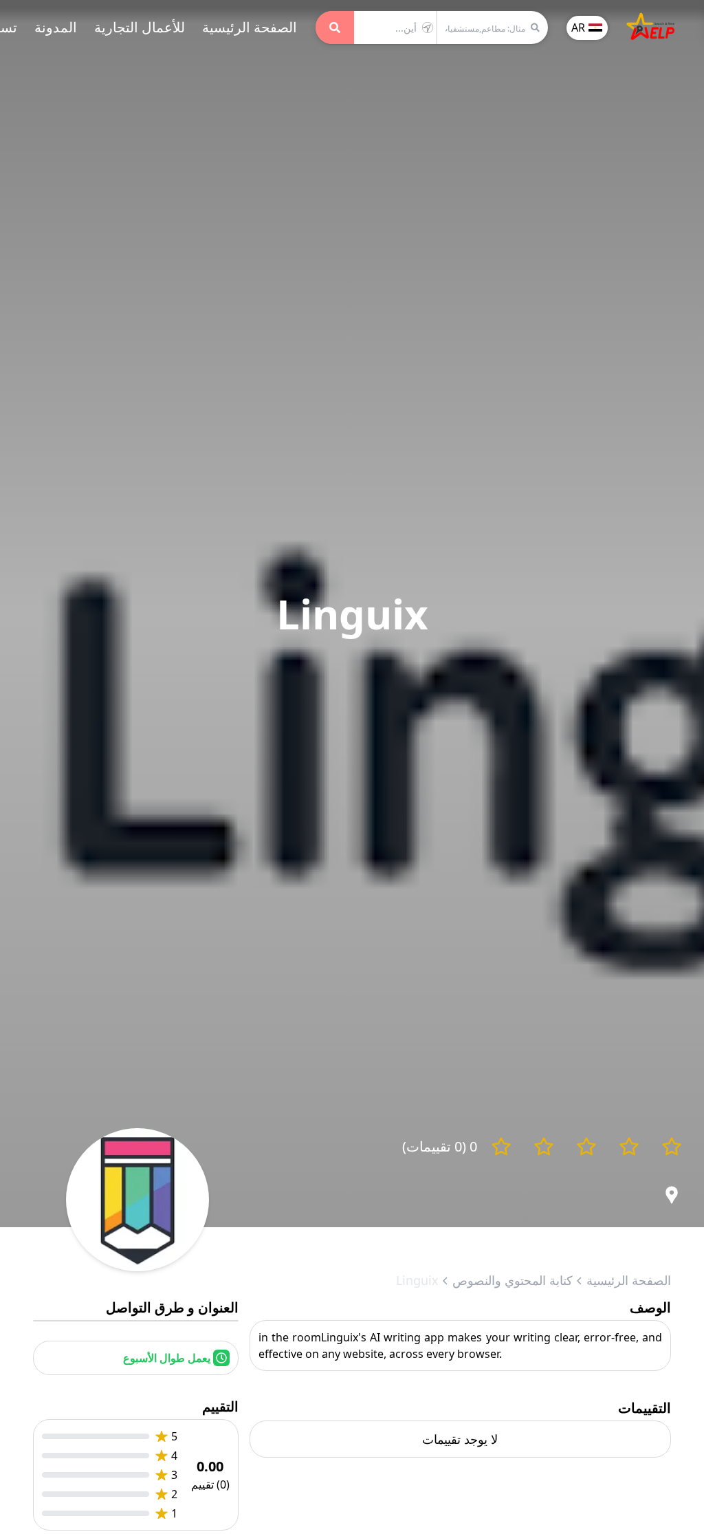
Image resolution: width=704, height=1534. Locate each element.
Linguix (417, 1280)
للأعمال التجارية (139, 27)
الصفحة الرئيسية (249, 27)
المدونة (55, 27)
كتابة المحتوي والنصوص (512, 1280)
